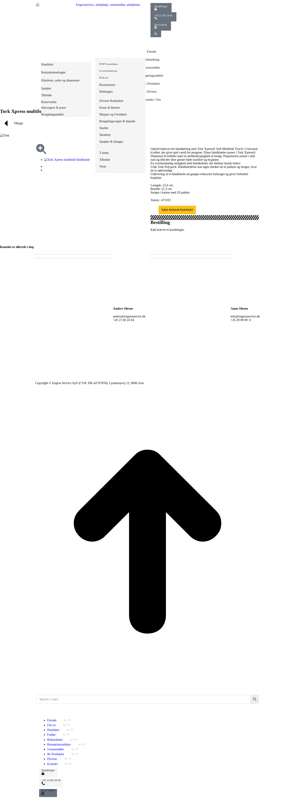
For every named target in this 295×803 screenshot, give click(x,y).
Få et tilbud (161, 24)
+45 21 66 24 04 (163, 15)
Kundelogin (161, 6)
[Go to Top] (147, 687)
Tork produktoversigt (177, 210)
